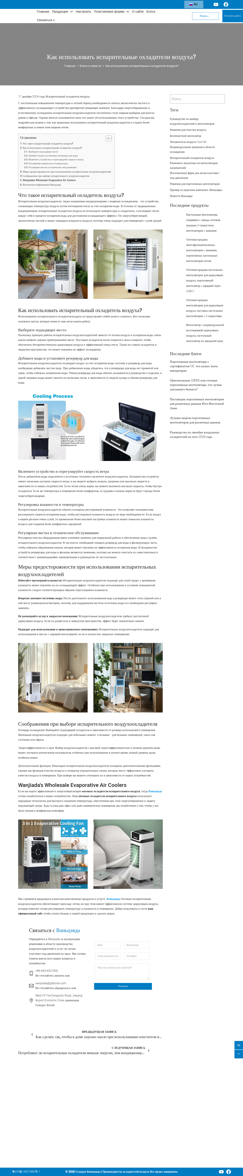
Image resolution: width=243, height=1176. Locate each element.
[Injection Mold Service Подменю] (161, 1121)
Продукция (60, 11)
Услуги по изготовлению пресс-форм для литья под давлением (142, 1120)
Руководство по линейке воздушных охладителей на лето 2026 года (195, 434)
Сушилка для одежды (103, 1133)
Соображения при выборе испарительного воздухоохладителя (56, 176)
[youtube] (221, 1171)
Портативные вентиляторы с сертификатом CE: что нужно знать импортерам (194, 366)
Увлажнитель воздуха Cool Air (188, 142)
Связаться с (46, 20)
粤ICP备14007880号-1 (26, 1172)
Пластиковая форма (109, 11)
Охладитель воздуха (102, 1090)
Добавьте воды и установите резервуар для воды (53, 155)
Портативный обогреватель (107, 1126)
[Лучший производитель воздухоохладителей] (22, 16)
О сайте (138, 11)
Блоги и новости (90, 65)
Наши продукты (139, 1095)
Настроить (83, 11)
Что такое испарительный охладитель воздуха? (48, 144)
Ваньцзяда (155, 791)
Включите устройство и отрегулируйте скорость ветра (56, 159)
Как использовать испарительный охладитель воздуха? (52, 148)
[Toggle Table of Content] (107, 138)
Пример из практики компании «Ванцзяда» (196, 190)
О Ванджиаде (137, 1135)
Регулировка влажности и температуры (48, 163)
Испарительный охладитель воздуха (68, 96)
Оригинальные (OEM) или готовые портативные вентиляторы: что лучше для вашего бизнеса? (196, 385)
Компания (136, 1081)
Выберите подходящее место (43, 151)
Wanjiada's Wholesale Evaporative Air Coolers (49, 180)
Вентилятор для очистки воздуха (105, 1099)
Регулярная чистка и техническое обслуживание (53, 167)
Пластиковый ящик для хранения (104, 1148)
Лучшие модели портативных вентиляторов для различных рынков (195, 420)
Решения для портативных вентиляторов (195, 184)
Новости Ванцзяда (181, 196)
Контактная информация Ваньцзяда (42, 185)
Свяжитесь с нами (140, 1148)
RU (195, 4)
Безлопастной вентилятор (185, 136)
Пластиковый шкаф (102, 1139)
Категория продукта (105, 1082)
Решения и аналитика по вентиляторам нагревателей (194, 165)
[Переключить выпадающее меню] (71, 11)
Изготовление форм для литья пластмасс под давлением (194, 175)
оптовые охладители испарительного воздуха (111, 791)
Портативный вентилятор (106, 1119)
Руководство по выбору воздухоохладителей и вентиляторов (192, 121)
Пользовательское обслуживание (140, 1104)
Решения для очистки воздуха (188, 130)
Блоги (150, 11)
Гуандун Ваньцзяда (88, 1172)
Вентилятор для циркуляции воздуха (107, 1110)
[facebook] (228, 1171)
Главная (43, 11)
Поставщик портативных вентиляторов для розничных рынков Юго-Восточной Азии (197, 404)
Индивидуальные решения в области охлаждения (192, 149)
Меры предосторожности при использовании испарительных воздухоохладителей (67, 172)
